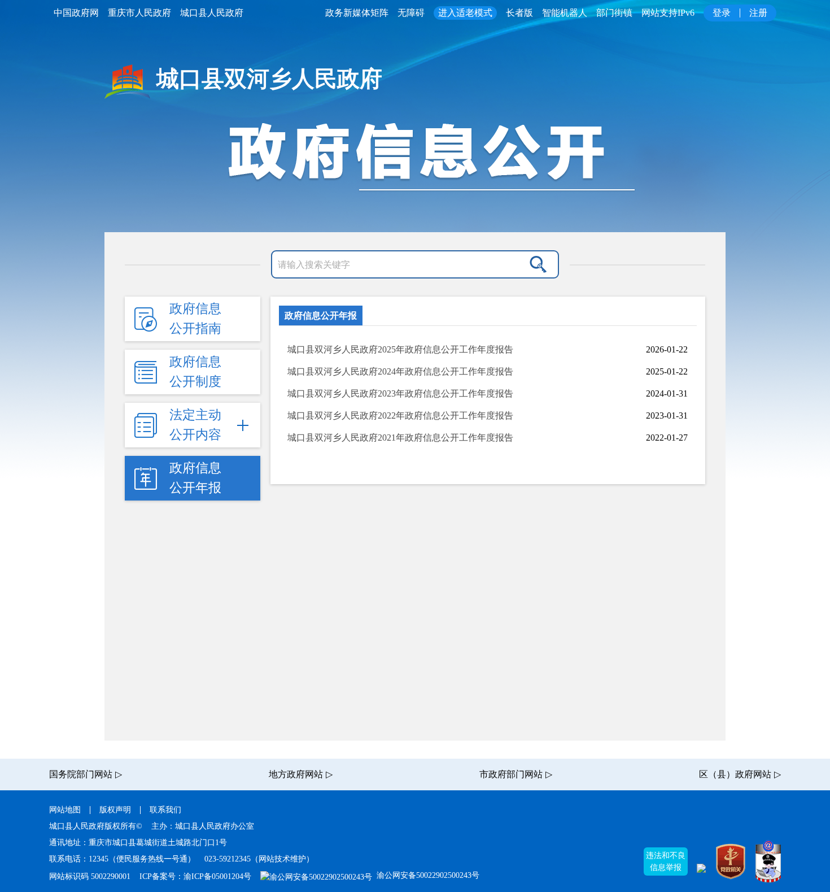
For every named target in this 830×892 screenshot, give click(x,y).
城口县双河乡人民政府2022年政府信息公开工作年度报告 (400, 415)
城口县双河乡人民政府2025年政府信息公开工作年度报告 (400, 349)
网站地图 (65, 810)
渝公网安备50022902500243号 (426, 875)
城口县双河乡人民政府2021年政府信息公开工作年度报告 (400, 437)
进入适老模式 (465, 13)
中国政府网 (76, 13)
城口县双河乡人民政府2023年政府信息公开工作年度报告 (400, 393)
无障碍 (411, 13)
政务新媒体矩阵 (356, 13)
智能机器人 (564, 13)
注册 (758, 13)
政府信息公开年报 (321, 315)
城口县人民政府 (211, 13)
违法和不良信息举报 (665, 861)
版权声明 (115, 810)
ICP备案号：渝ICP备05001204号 (195, 876)
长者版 (519, 13)
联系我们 (165, 810)
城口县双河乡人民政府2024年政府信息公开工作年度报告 (400, 371)
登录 (722, 13)
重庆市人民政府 (139, 13)
